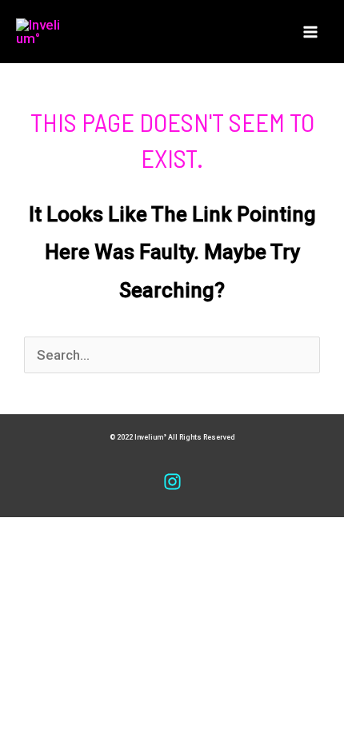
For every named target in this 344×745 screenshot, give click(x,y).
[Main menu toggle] (310, 32)
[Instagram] (172, 481)
